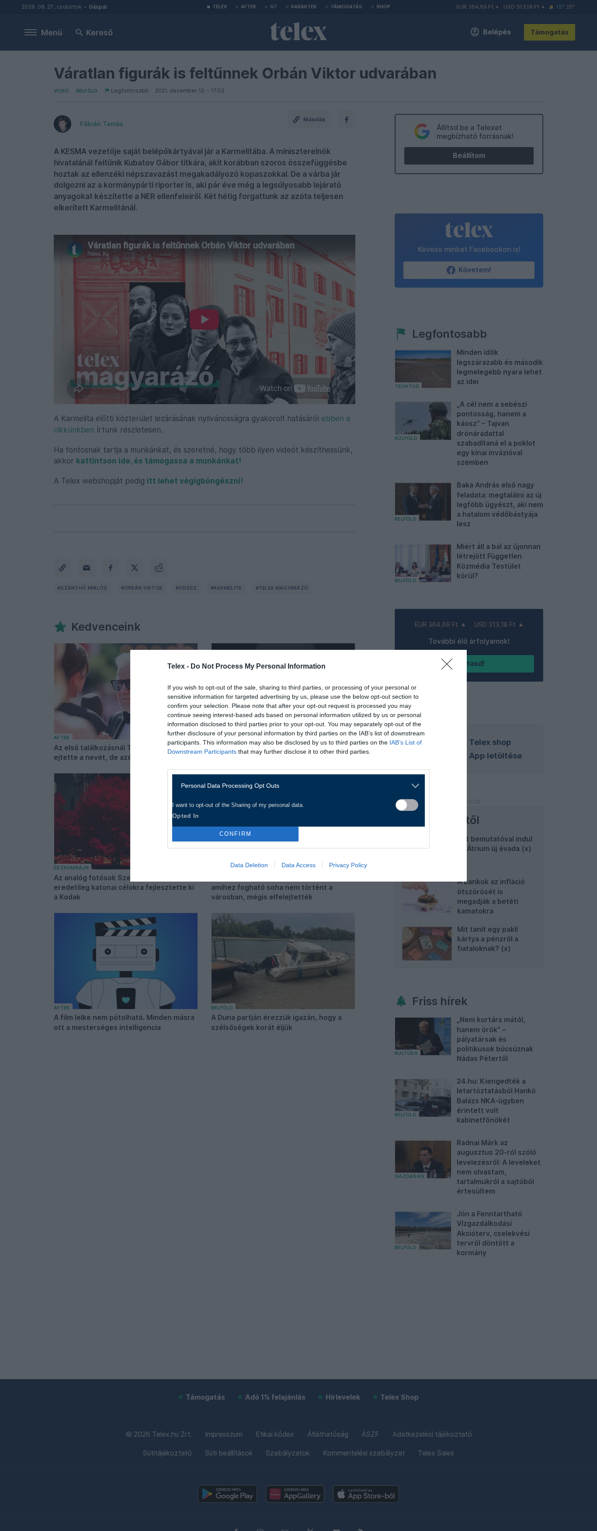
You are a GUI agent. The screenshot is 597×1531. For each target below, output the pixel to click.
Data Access (298, 865)
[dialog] (298, 766)
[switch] (407, 805)
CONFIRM (235, 834)
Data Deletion (249, 865)
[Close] (449, 667)
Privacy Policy (348, 865)
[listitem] (295, 785)
